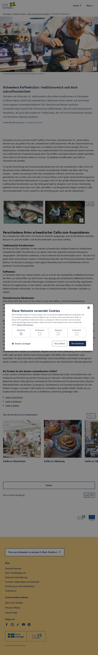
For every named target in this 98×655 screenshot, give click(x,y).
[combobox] (88, 307)
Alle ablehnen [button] (59, 344)
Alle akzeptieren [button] (77, 344)
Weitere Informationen (25, 325)
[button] (21, 343)
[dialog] (49, 327)
